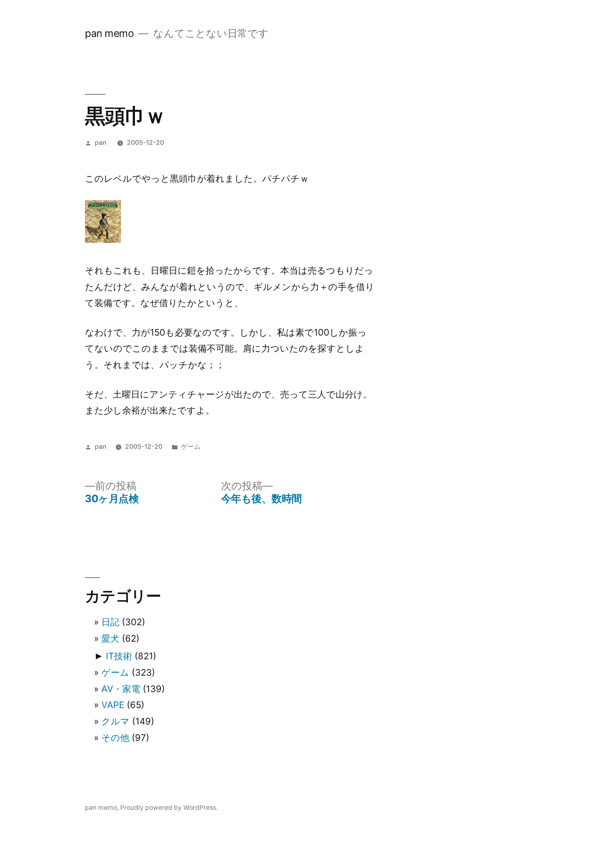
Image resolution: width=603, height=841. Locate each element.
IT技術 (119, 656)
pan (100, 142)
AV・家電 (120, 688)
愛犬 (110, 638)
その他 (115, 737)
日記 (110, 622)
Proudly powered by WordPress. (169, 807)
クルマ (115, 721)
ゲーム (191, 446)
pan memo (109, 33)
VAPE (112, 704)
